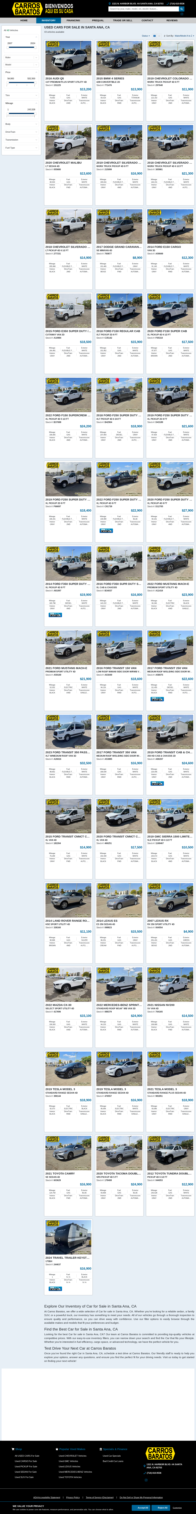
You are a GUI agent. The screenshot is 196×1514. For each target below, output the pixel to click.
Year (7, 37)
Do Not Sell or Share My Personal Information (141, 1497)
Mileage (9, 103)
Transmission (11, 140)
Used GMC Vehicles (68, 1461)
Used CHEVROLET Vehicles (72, 1456)
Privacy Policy (73, 1497)
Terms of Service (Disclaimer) (100, 1497)
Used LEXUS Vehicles (69, 1466)
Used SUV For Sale (24, 1477)
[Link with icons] (182, 14)
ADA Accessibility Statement (46, 1497)
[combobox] (5, 57)
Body (7, 124)
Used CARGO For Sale (26, 1461)
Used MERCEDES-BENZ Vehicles (75, 1472)
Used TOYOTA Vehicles (70, 1477)
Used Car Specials (112, 1456)
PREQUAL (98, 20)
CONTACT (147, 20)
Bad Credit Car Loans (113, 1461)
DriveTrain (10, 132)
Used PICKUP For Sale (26, 1466)
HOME (24, 20)
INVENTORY (49, 20)
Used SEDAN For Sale (26, 1472)
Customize (177, 1508)
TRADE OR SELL (122, 20)
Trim (7, 95)
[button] (181, 8)
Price (7, 72)
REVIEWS (172, 20)
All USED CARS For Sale (27, 1456)
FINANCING (73, 20)
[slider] (7, 47)
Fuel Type (10, 148)
